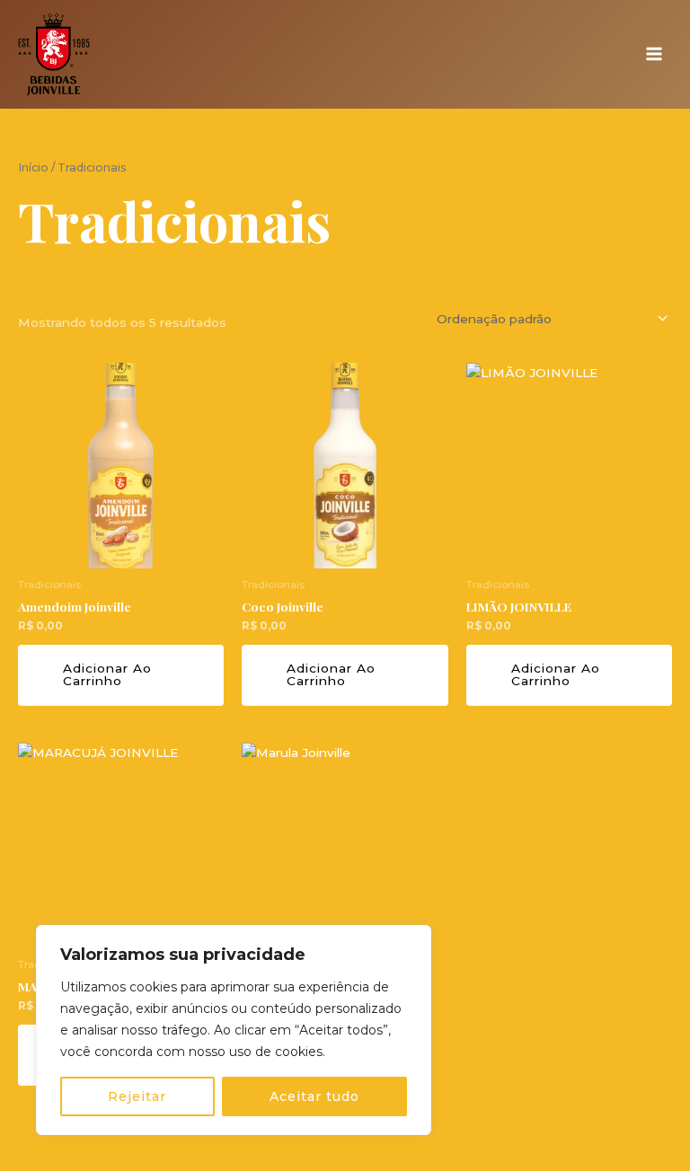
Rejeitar (137, 1096)
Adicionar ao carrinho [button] (107, 674)
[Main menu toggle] (654, 54)
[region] (233, 1030)
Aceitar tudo (314, 1096)
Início (33, 167)
